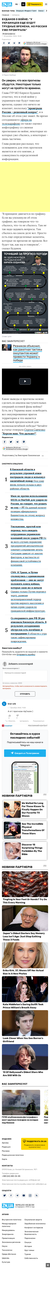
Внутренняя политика (11, 1220)
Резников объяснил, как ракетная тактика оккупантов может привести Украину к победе (27, 353)
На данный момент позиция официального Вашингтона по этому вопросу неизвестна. (29, 508)
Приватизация (8, 1238)
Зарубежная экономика (35, 1224)
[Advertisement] (25, 187)
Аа (23, 4)
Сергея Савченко (34, 429)
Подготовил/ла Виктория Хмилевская (21, 455)
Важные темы (8, 11)
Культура (6, 1262)
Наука (4, 1246)
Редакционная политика (13, 1155)
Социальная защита (33, 1220)
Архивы (5, 1143)
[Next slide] (46, 10)
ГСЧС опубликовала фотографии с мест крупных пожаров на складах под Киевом (20, 1120)
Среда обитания (9, 1254)
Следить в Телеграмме (27, 753)
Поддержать (36, 4)
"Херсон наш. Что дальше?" (19, 433)
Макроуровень (8, 1230)
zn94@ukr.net (34, 1180)
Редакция (6, 1147)
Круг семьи (29, 1250)
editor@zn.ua (41, 1184)
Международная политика (9, 1225)
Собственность (31, 1258)
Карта (4, 1159)
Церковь (5, 1258)
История (28, 1246)
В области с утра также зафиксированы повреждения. (29, 630)
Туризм (27, 1254)
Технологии (7, 1250)
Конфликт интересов (33, 1228)
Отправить (25, 694)
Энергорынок (8, 1234)
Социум (27, 1242)
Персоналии (29, 1238)
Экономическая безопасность (31, 1232)
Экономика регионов (11, 1242)
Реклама (5, 1151)
